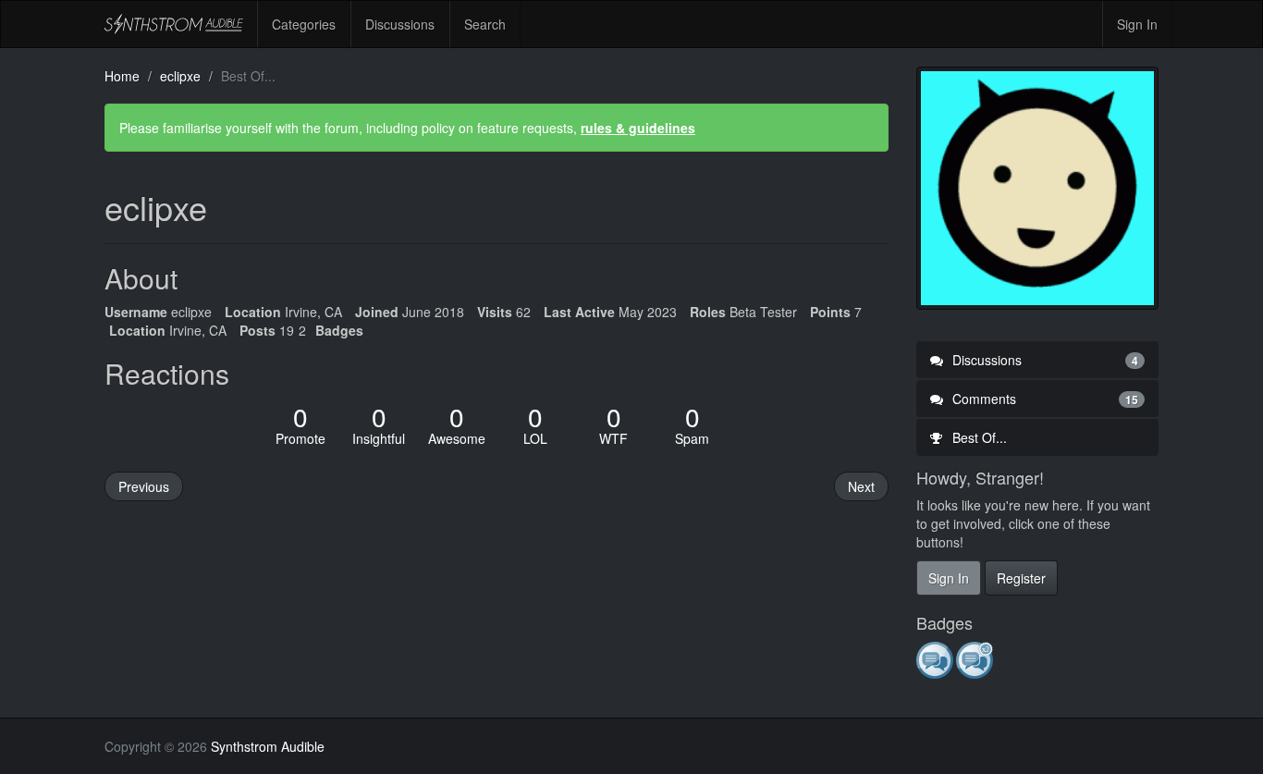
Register (1021, 578)
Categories (304, 24)
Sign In (1137, 24)
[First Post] (936, 659)
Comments (1044, 398)
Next (861, 486)
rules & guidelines (638, 127)
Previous (143, 486)
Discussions (400, 24)
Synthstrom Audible (173, 24)
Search (485, 24)
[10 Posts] (976, 659)
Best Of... (978, 437)
